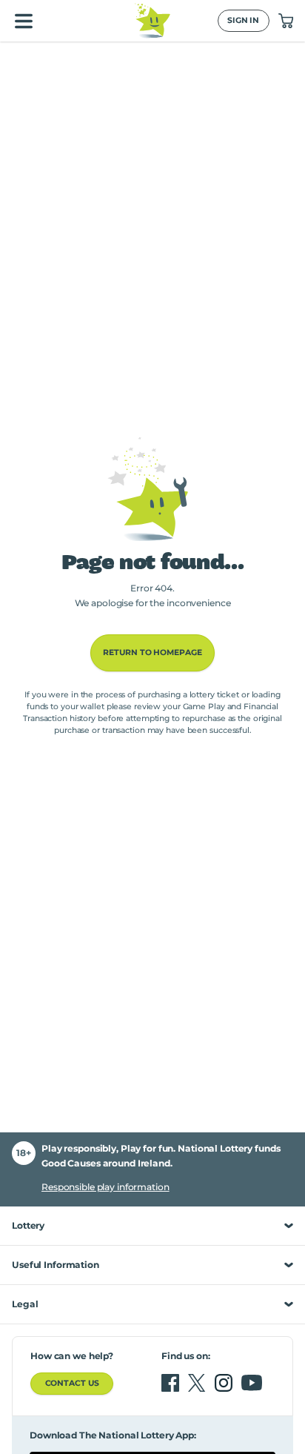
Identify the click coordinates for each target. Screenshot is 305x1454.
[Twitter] (198, 1383)
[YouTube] (251, 1383)
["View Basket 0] (285, 20)
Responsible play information (105, 1186)
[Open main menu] (24, 21)
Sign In (243, 20)
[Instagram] (225, 1383)
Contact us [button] (72, 1383)
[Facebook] (171, 1383)
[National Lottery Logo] (153, 21)
